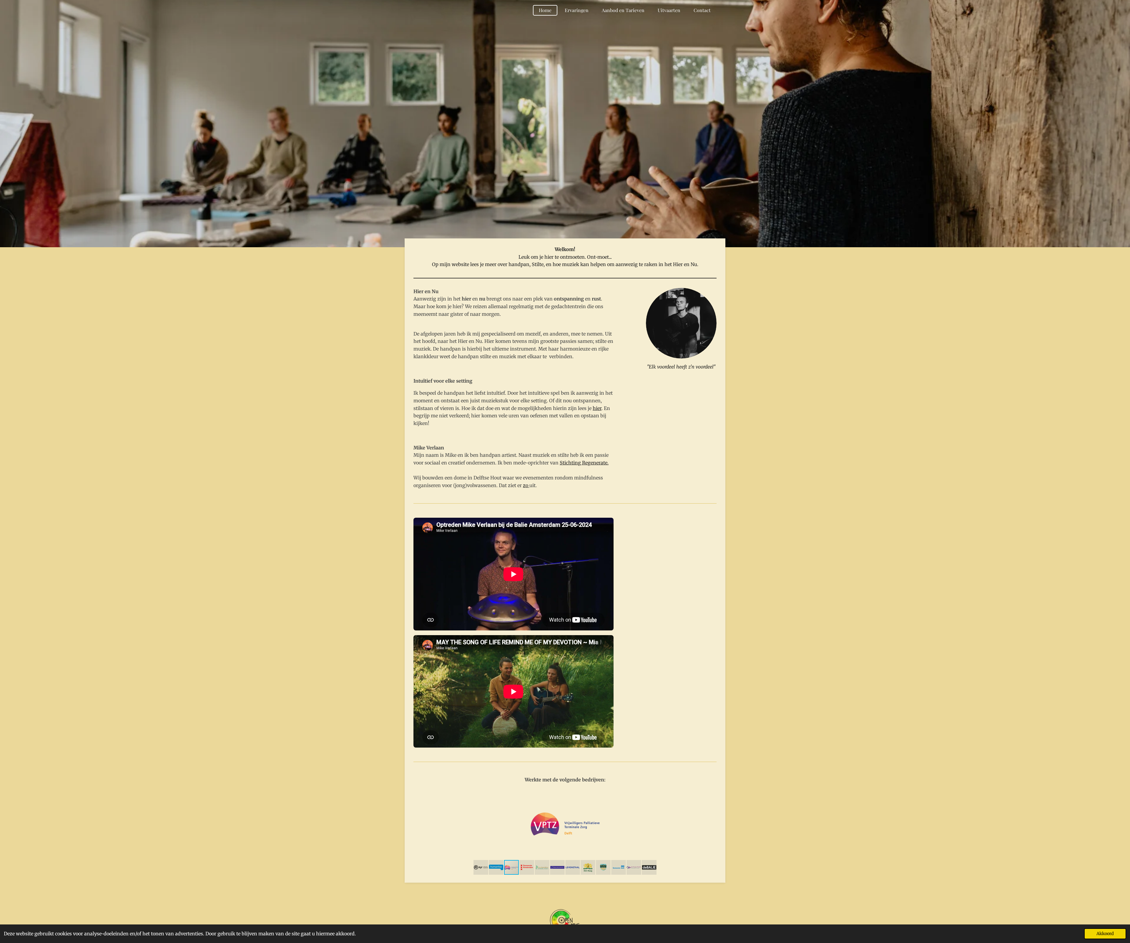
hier (597, 408)
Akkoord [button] (1105, 933)
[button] (711, 793)
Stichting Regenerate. (584, 463)
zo (526, 485)
